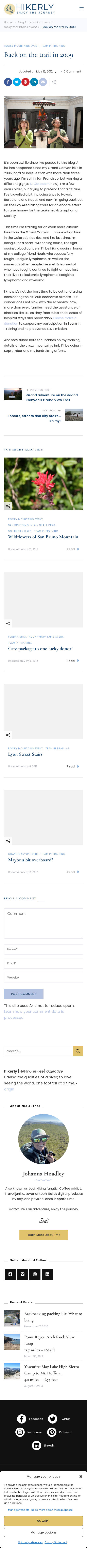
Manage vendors (18, 1510)
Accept (43, 1521)
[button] (81, 1476)
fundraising (17, 636)
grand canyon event (23, 854)
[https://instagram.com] (34, 1274)
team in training (53, 46)
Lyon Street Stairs (25, 754)
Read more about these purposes (52, 1510)
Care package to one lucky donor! (40, 648)
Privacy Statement (56, 1542)
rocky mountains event (21, 46)
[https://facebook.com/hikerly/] (10, 1274)
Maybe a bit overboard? (30, 860)
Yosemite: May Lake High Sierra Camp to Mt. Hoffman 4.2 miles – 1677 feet (51, 1373)
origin (9, 1089)
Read (71, 549)
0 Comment (72, 71)
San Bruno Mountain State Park (31, 525)
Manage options (44, 1532)
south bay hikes (20, 531)
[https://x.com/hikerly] (22, 1274)
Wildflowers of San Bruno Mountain (43, 537)
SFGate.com (40, 183)
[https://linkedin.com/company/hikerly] (47, 1274)
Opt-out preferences (30, 1542)
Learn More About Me (43, 1235)
